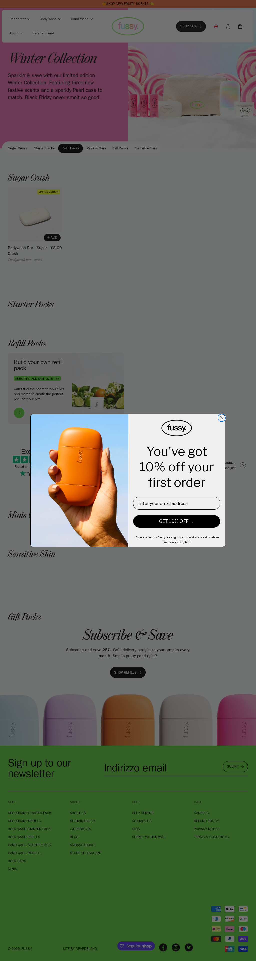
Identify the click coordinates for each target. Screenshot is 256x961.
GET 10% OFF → (176, 521)
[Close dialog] (222, 418)
